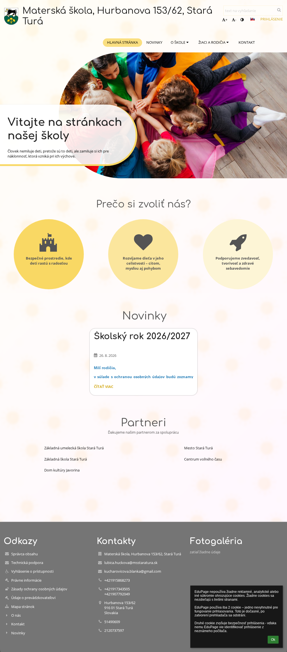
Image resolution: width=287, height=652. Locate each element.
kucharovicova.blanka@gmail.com (132, 571)
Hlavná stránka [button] (122, 42)
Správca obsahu (24, 553)
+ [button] (226, 19)
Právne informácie (26, 580)
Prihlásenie (271, 19)
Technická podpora (27, 562)
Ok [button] (273, 640)
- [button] (235, 19)
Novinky (18, 632)
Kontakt (18, 623)
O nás (16, 615)
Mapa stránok (22, 606)
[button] (242, 20)
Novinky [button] (154, 42)
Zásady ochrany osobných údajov (39, 588)
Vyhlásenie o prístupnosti (32, 571)
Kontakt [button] (247, 42)
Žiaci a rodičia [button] (211, 42)
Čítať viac (103, 387)
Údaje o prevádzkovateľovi (33, 597)
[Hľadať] (279, 9)
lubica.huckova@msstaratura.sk (131, 562)
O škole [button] (178, 42)
